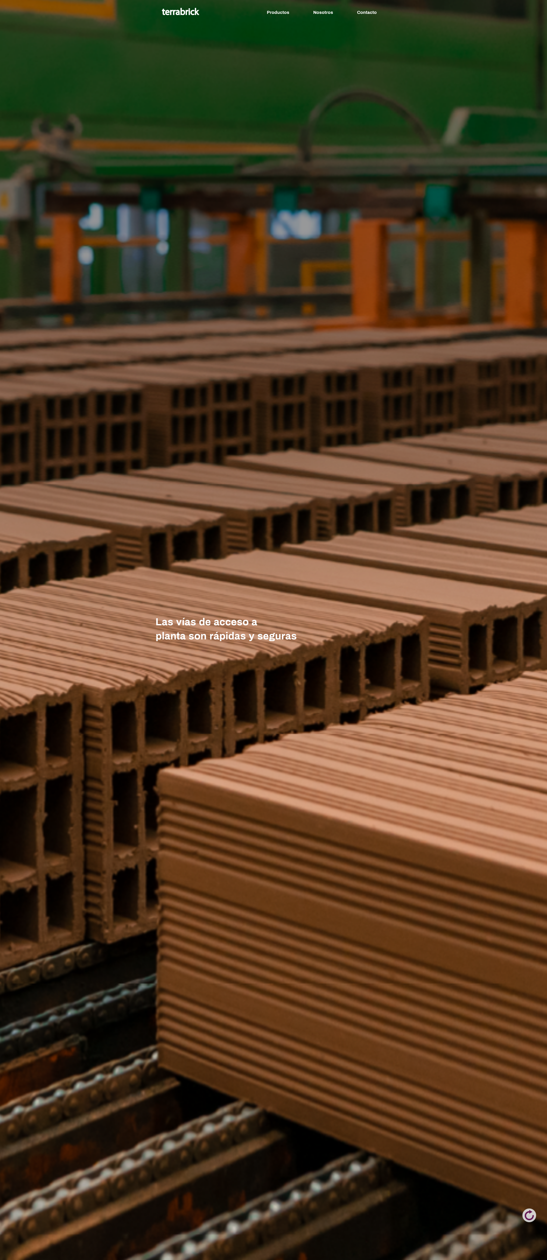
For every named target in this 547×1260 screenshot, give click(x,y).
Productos (278, 12)
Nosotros (323, 12)
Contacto (367, 12)
